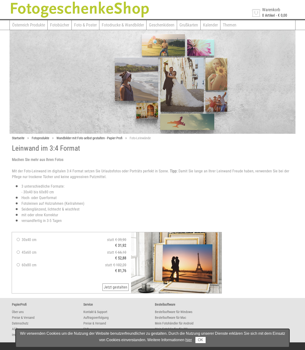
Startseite (18, 138)
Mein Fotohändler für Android (174, 323)
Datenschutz (20, 323)
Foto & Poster (85, 24)
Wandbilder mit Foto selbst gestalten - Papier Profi (89, 138)
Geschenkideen (161, 24)
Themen (229, 24)
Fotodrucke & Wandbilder (123, 24)
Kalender (210, 24)
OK (200, 340)
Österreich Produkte (28, 24)
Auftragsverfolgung (96, 317)
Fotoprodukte (40, 138)
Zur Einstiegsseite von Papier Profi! (37, 2)
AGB (15, 329)
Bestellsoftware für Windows (173, 312)
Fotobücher (59, 24)
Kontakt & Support (95, 312)
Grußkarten (188, 24)
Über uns (18, 312)
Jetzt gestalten (115, 287)
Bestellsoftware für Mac (170, 317)
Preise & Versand (23, 317)
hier (188, 340)
